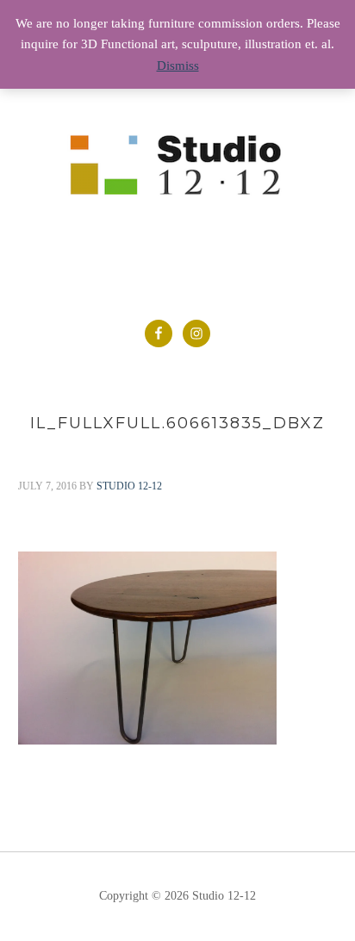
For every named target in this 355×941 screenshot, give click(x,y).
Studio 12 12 (177, 175)
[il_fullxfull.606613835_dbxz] (147, 740)
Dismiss (178, 65)
